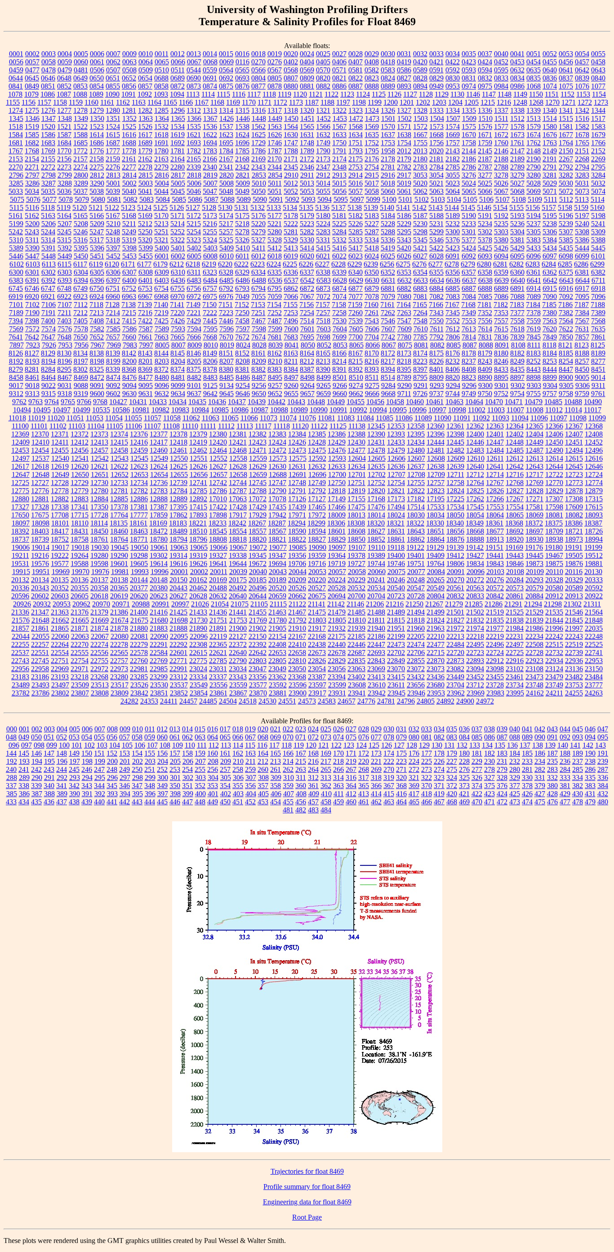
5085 (179, 199)
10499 (81, 410)
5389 (16, 248)
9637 (194, 393)
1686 (96, 143)
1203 (439, 102)
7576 (65, 329)
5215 (194, 223)
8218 (404, 361)
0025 (323, 54)
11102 (58, 426)
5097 (357, 199)
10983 (180, 410)
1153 (583, 94)
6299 (597, 264)
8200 (129, 361)
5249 (129, 232)
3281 (550, 175)
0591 (436, 70)
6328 (226, 272)
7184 (533, 304)
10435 (197, 401)
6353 (404, 272)
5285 (355, 232)
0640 (550, 70)
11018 (17, 418)
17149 (337, 499)
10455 (356, 401)
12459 (139, 450)
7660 (129, 337)
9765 (68, 401)
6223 (257, 264)
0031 (404, 54)
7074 (339, 296)
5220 (258, 223)
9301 (501, 385)
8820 (452, 377)
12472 (277, 450)
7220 (177, 312)
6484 (210, 280)
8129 (48, 353)
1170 (249, 102)
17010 (218, 499)
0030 (388, 54)
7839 (517, 337)
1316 (258, 110)
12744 (238, 482)
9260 (291, 385)
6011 (242, 256)
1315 (242, 110)
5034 (32, 191)
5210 (113, 223)
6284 (549, 264)
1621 (194, 134)
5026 (501, 183)
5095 (341, 199)
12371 (60, 434)
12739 (178, 482)
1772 (80, 151)
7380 (550, 312)
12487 (534, 450)
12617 (20, 466)
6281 (500, 264)
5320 (145, 240)
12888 (159, 499)
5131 (241, 207)
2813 (113, 175)
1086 (47, 94)
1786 (258, 151)
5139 (371, 207)
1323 (355, 110)
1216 (504, 102)
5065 (469, 191)
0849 (32, 86)
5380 (501, 240)
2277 (129, 167)
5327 (258, 240)
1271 (568, 102)
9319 (81, 393)
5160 (597, 207)
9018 (32, 385)
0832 (485, 78)
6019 (291, 256)
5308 (582, 232)
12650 (80, 474)
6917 (582, 288)
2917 (404, 175)
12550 (179, 458)
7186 (565, 304)
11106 (133, 426)
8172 (388, 353)
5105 (470, 199)
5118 (48, 207)
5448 (48, 256)
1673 (517, 134)
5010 (259, 183)
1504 (437, 118)
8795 (420, 377)
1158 (60, 102)
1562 (258, 126)
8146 (194, 353)
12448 (515, 442)
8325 (96, 369)
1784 (226, 151)
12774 (594, 482)
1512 (517, 118)
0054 (582, 54)
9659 (323, 393)
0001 (16, 54)
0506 (97, 70)
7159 (355, 304)
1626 (274, 134)
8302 (80, 369)
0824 (388, 78)
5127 (193, 207)
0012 (177, 54)
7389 (598, 312)
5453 (129, 256)
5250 (145, 232)
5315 (64, 240)
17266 (495, 499)
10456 (375, 401)
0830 (452, 78)
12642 (515, 466)
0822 (355, 78)
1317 (274, 110)
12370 (40, 434)
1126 (394, 94)
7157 (323, 304)
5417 (355, 248)
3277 (485, 175)
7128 (112, 304)
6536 (275, 280)
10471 (514, 401)
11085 (384, 418)
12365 (534, 426)
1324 (372, 110)
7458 (242, 321)
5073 (582, 191)
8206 (210, 361)
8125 (598, 345)
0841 (16, 86)
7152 (242, 304)
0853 (80, 86)
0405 (323, 62)
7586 (129, 329)
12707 (396, 474)
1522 (80, 126)
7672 (242, 337)
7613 (469, 329)
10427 (118, 401)
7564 (566, 321)
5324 (210, 240)
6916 (566, 288)
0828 (420, 78)
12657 (218, 474)
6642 (550, 280)
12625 (178, 466)
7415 (129, 321)
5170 (161, 215)
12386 (337, 434)
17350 (99, 507)
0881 (307, 86)
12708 (416, 474)
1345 (16, 118)
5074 (598, 191)
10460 (415, 401)
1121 (316, 94)
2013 (420, 151)
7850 (566, 337)
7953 (65, 345)
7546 (388, 321)
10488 (573, 401)
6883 (420, 288)
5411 (259, 248)
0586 (404, 70)
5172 (194, 215)
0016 (242, 54)
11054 (114, 418)
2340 (210, 167)
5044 (161, 191)
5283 (323, 232)
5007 (210, 183)
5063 (436, 191)
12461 (178, 450)
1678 (582, 134)
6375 (566, 272)
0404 (307, 62)
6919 (16, 296)
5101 (405, 199)
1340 (550, 110)
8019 (227, 345)
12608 (436, 458)
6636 (453, 280)
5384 (550, 240)
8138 (96, 353)
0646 (48, 78)
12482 (455, 450)
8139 (113, 353)
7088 (517, 296)
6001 (162, 256)
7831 (485, 337)
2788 (501, 167)
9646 (243, 393)
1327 (404, 110)
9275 (372, 385)
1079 (31, 94)
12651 (100, 474)
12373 (99, 434)
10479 (534, 401)
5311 (32, 240)
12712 (475, 474)
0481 (81, 70)
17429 (258, 507)
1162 (123, 102)
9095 (145, 385)
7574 (48, 329)
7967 (97, 345)
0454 (533, 62)
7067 (307, 296)
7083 (452, 296)
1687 (113, 143)
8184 (550, 353)
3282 (566, 175)
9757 (550, 393)
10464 (474, 401)
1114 (208, 94)
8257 (582, 361)
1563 (274, 126)
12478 (376, 450)
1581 (566, 126)
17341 (80, 507)
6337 (307, 272)
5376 (452, 240)
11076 (307, 418)
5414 (307, 248)
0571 (339, 70)
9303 (534, 385)
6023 (355, 256)
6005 (194, 256)
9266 (340, 385)
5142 (419, 207)
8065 (356, 345)
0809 (307, 78)
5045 (177, 191)
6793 (242, 288)
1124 (363, 94)
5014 (323, 183)
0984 (501, 86)
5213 (161, 223)
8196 (65, 361)
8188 (582, 353)
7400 (48, 321)
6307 (129, 272)
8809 (436, 377)
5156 (532, 207)
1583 (598, 126)
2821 (243, 175)
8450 (582, 369)
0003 (48, 54)
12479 (396, 450)
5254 (194, 232)
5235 (501, 223)
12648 (40, 474)
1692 (177, 143)
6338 (323, 272)
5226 (355, 223)
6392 (48, 280)
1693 (194, 143)
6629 (356, 280)
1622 (210, 134)
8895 (501, 377)
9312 (16, 393)
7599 (275, 329)
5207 (65, 223)
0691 (210, 78)
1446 (243, 118)
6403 (162, 280)
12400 (475, 434)
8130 (64, 353)
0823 (372, 78)
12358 (416, 426)
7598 (259, 329)
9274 (356, 385)
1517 (598, 118)
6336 (291, 272)
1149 (520, 94)
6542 (307, 280)
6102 (16, 264)
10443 (296, 401)
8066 (372, 345)
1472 (356, 118)
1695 (226, 143)
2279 (161, 167)
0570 (323, 70)
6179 (160, 264)
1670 (469, 134)
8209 (259, 361)
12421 (238, 442)
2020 (436, 151)
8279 (16, 369)
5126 (176, 207)
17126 (297, 499)
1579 (533, 126)
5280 (274, 232)
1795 (372, 151)
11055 (133, 418)
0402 (291, 62)
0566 (258, 70)
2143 (452, 151)
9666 (372, 393)
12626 (198, 466)
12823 (436, 491)
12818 (337, 491)
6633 (421, 280)
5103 (438, 199)
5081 (114, 199)
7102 (32, 304)
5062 (420, 191)
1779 (145, 151)
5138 (354, 207)
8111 (534, 345)
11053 (94, 418)
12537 (40, 458)
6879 (372, 288)
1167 (202, 102)
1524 (113, 126)
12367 (574, 426)
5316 (80, 240)
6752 (129, 288)
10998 (457, 410)
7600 (291, 329)
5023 (452, 183)
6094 (501, 256)
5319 (129, 240)
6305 (97, 272)
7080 (404, 296)
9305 (566, 385)
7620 (550, 329)
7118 (96, 304)
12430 (356, 442)
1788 (291, 151)
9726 (420, 393)
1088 (80, 94)
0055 (598, 54)
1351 (113, 118)
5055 (323, 191)
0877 (258, 86)
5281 (291, 232)
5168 (129, 215)
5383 (533, 240)
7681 (274, 337)
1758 (469, 143)
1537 (226, 126)
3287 (48, 183)
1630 (291, 134)
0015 (226, 54)
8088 (486, 345)
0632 (517, 70)
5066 (485, 191)
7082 (436, 296)
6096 (533, 256)
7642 (32, 337)
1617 (145, 134)
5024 (469, 183)
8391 (339, 369)
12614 (554, 458)
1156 (29, 102)
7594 (194, 329)
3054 (436, 175)
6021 (323, 256)
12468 (238, 450)
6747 (48, 288)
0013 (194, 54)
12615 (574, 458)
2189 (517, 159)
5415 (323, 248)
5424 (469, 248)
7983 (130, 345)
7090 (550, 296)
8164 (307, 353)
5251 (161, 232)
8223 (420, 361)
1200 (390, 102)
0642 (582, 70)
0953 (452, 86)
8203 (162, 361)
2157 (80, 159)
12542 (100, 458)
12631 (297, 466)
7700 (355, 337)
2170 (274, 159)
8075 (405, 345)
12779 (80, 491)
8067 (389, 345)
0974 (469, 86)
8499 (323, 377)
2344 (274, 167)
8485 (226, 377)
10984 (200, 410)
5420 (404, 248)
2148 (533, 151)
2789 (517, 167)
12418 (178, 442)
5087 (211, 199)
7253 (291, 312)
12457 (99, 450)
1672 (501, 134)
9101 (194, 385)
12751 (356, 482)
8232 (452, 361)
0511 (178, 70)
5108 (519, 199)
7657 (113, 337)
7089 (533, 296)
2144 (469, 151)
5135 (306, 207)
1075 (566, 86)
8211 (291, 361)
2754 (372, 167)
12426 (297, 442)
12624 (159, 466)
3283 (582, 175)
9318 (65, 393)
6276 (419, 264)
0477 (32, 70)
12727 (40, 482)
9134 (226, 385)
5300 (452, 232)
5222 (291, 223)
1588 (80, 134)
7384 (582, 312)
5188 (436, 215)
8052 (324, 345)
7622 (566, 329)
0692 (226, 78)
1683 (48, 143)
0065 (162, 62)
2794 (582, 167)
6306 (113, 272)
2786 (469, 167)
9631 (145, 393)
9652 (275, 393)
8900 (566, 377)
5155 (516, 207)
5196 (566, 215)
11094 (520, 418)
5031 (582, 183)
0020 (291, 54)
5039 (113, 191)
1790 (323, 151)
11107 (152, 426)
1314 (226, 110)
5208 (81, 223)
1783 (210, 151)
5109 (535, 199)
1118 (269, 94)
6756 (194, 288)
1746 (274, 143)
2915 (372, 175)
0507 (113, 70)
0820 (323, 78)
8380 (226, 369)
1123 (347, 94)
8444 (550, 369)
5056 (339, 191)
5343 (404, 240)
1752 (372, 143)
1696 (242, 143)
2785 (452, 167)
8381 (242, 369)
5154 (500, 207)
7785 (420, 337)
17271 (534, 499)
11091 (462, 418)
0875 (226, 86)
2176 (372, 159)
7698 (323, 337)
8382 (258, 369)
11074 (288, 418)
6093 (485, 256)
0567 (274, 70)
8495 (275, 377)
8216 (372, 361)
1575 (469, 126)
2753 (355, 167)
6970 (177, 296)
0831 (469, 78)
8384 (291, 369)
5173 (210, 215)
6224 (274, 264)
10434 (178, 401)
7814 (469, 337)
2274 (80, 167)
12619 (60, 466)
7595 (210, 329)
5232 (452, 223)
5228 (388, 223)
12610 (476, 458)
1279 (96, 110)
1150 (536, 94)
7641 (16, 337)
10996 (418, 410)
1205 (471, 102)
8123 (581, 345)
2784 (436, 167)
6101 (598, 256)
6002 (178, 256)
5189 (452, 215)
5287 (372, 232)
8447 (566, 369)
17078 (277, 499)
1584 (16, 134)
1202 (423, 102)
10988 (279, 410)
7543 (372, 321)
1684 (64, 143)
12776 (40, 491)
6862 (291, 288)
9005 (582, 377)
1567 (339, 126)
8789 (404, 377)
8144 (161, 353)
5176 (258, 215)
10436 (217, 401)
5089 (243, 199)
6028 (436, 256)
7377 (517, 312)
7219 (161, 312)
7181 (484, 304)
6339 (339, 272)
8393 (372, 369)
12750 (337, 482)
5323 (194, 240)
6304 (81, 272)
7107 (65, 304)
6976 (226, 296)
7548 (420, 321)
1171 (264, 102)
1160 (91, 102)
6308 (145, 272)
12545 (139, 458)
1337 (501, 110)
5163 (48, 215)
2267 (566, 159)
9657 (307, 393)
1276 (48, 110)
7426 (177, 321)
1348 (65, 118)
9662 (356, 393)
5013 (307, 183)
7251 (258, 312)
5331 (323, 240)
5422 (436, 248)
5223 (307, 223)
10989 (299, 410)
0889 (388, 86)
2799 (65, 175)
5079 (82, 199)
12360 (436, 426)
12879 (594, 491)
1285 (161, 110)
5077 (49, 199)
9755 (533, 393)
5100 (389, 199)
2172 (307, 159)
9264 (307, 385)
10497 (62, 410)
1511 (501, 118)
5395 (81, 248)
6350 (372, 272)
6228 (338, 264)
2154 (32, 159)
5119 (64, 207)
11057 (152, 418)
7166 (436, 304)
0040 (501, 54)
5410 (243, 248)
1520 (48, 126)
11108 (171, 426)
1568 (355, 126)
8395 (404, 369)
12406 (554, 434)
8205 (194, 361)
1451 (307, 118)
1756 (436, 143)
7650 (80, 337)
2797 (32, 175)
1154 (599, 94)
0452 (501, 62)
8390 (323, 369)
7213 (96, 312)
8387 (307, 369)
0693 (242, 78)
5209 (97, 223)
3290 (97, 183)
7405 (80, 321)
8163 (291, 353)
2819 (210, 175)
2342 (242, 167)
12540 (60, 458)
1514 (550, 118)
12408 (594, 434)
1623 (226, 134)
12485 (515, 450)
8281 (32, 369)
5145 (468, 207)
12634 (356, 466)
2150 (566, 151)
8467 (65, 377)
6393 (65, 280)
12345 (376, 426)
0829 (436, 78)
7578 (81, 329)
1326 (388, 110)
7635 (598, 329)
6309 (162, 272)
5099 (373, 199)
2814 (129, 175)
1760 (501, 143)
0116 (242, 62)
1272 (585, 102)
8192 (16, 361)
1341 (566, 110)
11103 (76, 426)
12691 (298, 474)
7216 (145, 312)
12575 (298, 458)
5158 (565, 207)
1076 (582, 86)
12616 (594, 458)
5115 (16, 207)
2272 (48, 167)
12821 (396, 491)
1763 (550, 143)
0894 (420, 86)
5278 (242, 232)
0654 (145, 78)
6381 (582, 272)
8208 (243, 361)
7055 (258, 296)
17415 (198, 507)
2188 (501, 159)
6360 (517, 272)
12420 (218, 442)
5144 (452, 207)
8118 (549, 345)
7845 (533, 337)
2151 (582, 151)
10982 (160, 410)
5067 (501, 191)
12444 (436, 442)
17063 (238, 499)
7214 (113, 312)
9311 (598, 385)
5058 (372, 191)
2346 (307, 167)
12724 (594, 474)
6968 (161, 296)
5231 (436, 223)
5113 (582, 199)
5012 (291, 183)
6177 (144, 264)
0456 (566, 62)
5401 (178, 248)
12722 (554, 474)
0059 (65, 62)
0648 (64, 78)
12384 (297, 434)
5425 (485, 248)
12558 (238, 458)
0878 (274, 86)
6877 (355, 288)
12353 (396, 426)
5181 (339, 215)
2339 (194, 167)
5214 (177, 223)
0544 (194, 70)
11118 (281, 426)
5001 (113, 183)
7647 (48, 337)
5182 (355, 215)
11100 (20, 426)
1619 (177, 134)
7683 (291, 337)
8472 (97, 377)
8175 (436, 353)
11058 (172, 418)
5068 (517, 191)
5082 (130, 199)
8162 (274, 353)
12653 (139, 474)
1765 (582, 143)
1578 (517, 126)
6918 (598, 288)
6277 (435, 264)
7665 (177, 337)
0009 (129, 54)
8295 (64, 369)
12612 (515, 458)
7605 (356, 329)
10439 (257, 401)
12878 (574, 491)
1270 (552, 102)
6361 (533, 272)
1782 (194, 151)
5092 (292, 199)
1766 (598, 143)
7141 (177, 304)
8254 (566, 361)
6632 (404, 280)
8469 (81, 377)
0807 (291, 78)
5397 (113, 248)
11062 (191, 418)
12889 (178, 499)
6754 (161, 288)
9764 (51, 401)
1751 (355, 143)
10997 (437, 410)
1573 (436, 126)
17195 (436, 499)
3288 (65, 183)
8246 (501, 361)
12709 (436, 474)
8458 (16, 377)
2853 (259, 175)
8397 (420, 369)
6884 (436, 288)
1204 (455, 102)
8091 (502, 345)
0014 (210, 54)
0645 (32, 78)
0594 (485, 70)
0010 (145, 54)
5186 (404, 215)
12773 (574, 482)
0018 (258, 54)
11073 (268, 418)
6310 (178, 272)
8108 (518, 345)
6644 (582, 280)
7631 (582, 329)
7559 (533, 321)
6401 (145, 280)
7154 (274, 304)
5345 (420, 240)
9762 (19, 401)
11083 (346, 418)
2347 (323, 167)
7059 (274, 296)
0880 (291, 86)
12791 (297, 491)
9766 (84, 401)
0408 (372, 62)
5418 (372, 248)
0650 (96, 78)
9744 (452, 393)
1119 (284, 94)
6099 (582, 256)
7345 (452, 312)
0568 (291, 70)
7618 (517, 329)
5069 (533, 191)
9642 (210, 393)
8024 (243, 345)
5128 (209, 207)
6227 (322, 264)
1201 (407, 102)
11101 (39, 426)
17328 (40, 507)
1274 (16, 110)
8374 (177, 369)
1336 (485, 110)
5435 (566, 248)
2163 (161, 159)
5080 (98, 199)
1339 (533, 110)
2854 (275, 175)
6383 (16, 280)
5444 (582, 248)
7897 (16, 345)
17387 (159, 507)
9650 (259, 393)
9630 (129, 393)
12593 (337, 458)
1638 (404, 134)
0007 (113, 54)
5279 (258, 232)
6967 (145, 296)
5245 (64, 232)
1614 (96, 134)
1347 (48, 118)
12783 (159, 491)
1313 (210, 110)
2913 (339, 175)
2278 (145, 167)
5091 (276, 199)
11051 (75, 418)
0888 (372, 86)
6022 (339, 256)
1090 (112, 94)
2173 (323, 159)
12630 (277, 466)
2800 (81, 175)
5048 (226, 191)
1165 (170, 102)
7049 (242, 296)
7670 (226, 337)
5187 (420, 215)
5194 (533, 215)
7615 (501, 329)
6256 (387, 264)
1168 (217, 102)
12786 (218, 491)
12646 (594, 466)
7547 (404, 321)
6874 (339, 288)
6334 (258, 272)
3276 (469, 175)
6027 (420, 256)
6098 (566, 256)
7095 (582, 296)
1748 (307, 143)
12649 (60, 474)
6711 (598, 280)
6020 (307, 256)
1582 (582, 126)
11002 (476, 410)
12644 (554, 466)
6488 (259, 280)
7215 (129, 312)
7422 (145, 321)
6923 (80, 296)
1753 (388, 143)
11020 (56, 418)
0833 (501, 78)
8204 (178, 361)
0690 (194, 78)
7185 (549, 304)
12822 (416, 491)
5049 (242, 191)
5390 (32, 248)
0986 (517, 86)
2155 (48, 159)
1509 (469, 118)
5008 (226, 183)
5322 (177, 240)
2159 (113, 159)
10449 (336, 401)
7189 (16, 312)
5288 (388, 232)
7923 (33, 345)
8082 (437, 345)
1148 (505, 94)
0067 (194, 62)
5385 (566, 240)
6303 (65, 272)
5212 (145, 223)
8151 (226, 353)
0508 (129, 70)
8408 (469, 369)
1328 (420, 110)
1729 (258, 143)
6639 (501, 280)
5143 (435, 207)
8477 (145, 377)
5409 (226, 248)
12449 (534, 442)
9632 (162, 393)
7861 (598, 337)
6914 (533, 288)
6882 (404, 288)
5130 (225, 207)
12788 (258, 491)
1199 (375, 102)
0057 (32, 62)
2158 (96, 159)
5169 (145, 215)
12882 (60, 499)
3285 (16, 183)
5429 (517, 248)
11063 (210, 418)
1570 (388, 126)
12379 (198, 434)
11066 (249, 418)
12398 (455, 434)
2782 (404, 167)
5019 (404, 183)
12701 (357, 474)
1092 (145, 94)
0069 (226, 62)
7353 (501, 312)
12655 (179, 474)
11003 (496, 410)
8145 (177, 353)
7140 (161, 304)
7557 (501, 321)
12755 (416, 482)
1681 (16, 143)
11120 (300, 426)
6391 (32, 280)
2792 (566, 167)
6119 (96, 264)
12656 (199, 474)
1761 (517, 143)
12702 (377, 474)
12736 (159, 482)
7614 (485, 329)
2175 (355, 159)
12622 (119, 466)
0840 (598, 78)
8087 (470, 345)
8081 (421, 345)
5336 (388, 240)
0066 (178, 62)
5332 (339, 240)
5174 (226, 215)
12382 (258, 434)
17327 (20, 507)
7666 (194, 337)
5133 (274, 207)
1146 (473, 94)
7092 (566, 296)
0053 (566, 54)
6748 (64, 288)
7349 (469, 312)
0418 (388, 62)
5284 (339, 232)
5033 (16, 191)
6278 (452, 264)
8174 (420, 353)
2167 (226, 159)
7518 (323, 321)
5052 (291, 191)
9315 (48, 393)
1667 (420, 134)
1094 (177, 94)
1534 (177, 126)
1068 (533, 86)
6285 (565, 264)
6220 (225, 264)
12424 (277, 442)
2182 (452, 159)
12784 (178, 491)
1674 (533, 134)
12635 (376, 466)
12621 (99, 466)
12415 (119, 442)
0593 (469, 70)
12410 (40, 442)
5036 (64, 191)
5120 (79, 207)
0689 (177, 78)
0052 (550, 54)
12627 (218, 466)
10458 (395, 401)
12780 (99, 491)
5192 (501, 215)
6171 (128, 264)
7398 (32, 321)
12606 (396, 458)
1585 (32, 134)
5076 (33, 199)
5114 (598, 199)
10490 (593, 401)
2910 (291, 175)
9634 (178, 393)
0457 (582, 62)
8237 (469, 361)
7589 (162, 329)
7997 (146, 345)
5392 (65, 248)
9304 (550, 385)
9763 (35, 401)
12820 (376, 491)
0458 (598, 62)
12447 (495, 442)
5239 (566, 223)
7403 (64, 321)
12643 (534, 466)
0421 (436, 62)
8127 (32, 353)
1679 (598, 134)
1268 (536, 102)
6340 (355, 272)
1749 (323, 143)
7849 (550, 337)
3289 (81, 183)
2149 (550, 151)
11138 (356, 426)
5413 (291, 248)
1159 (76, 102)
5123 (128, 207)
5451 (97, 256)
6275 (403, 264)
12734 (139, 482)
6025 (388, 256)
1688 (129, 143)
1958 (388, 151)
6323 (210, 272)
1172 (280, 102)
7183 (517, 304)
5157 (549, 207)
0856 (129, 86)
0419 (404, 62)
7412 (113, 321)
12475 (317, 450)
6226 (306, 264)
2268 (582, 159)
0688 (161, 78)
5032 (598, 183)
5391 (48, 248)
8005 (162, 345)
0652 (129, 78)
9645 (226, 393)
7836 (501, 337)
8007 (178, 345)
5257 (226, 232)
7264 (420, 312)
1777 (113, 151)
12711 (455, 474)
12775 (20, 491)
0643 (598, 70)
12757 (436, 482)
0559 (210, 70)
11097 (558, 418)
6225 (290, 264)
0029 (372, 54)
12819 (356, 491)
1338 (517, 110)
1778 (129, 151)
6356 (452, 272)
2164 (177, 159)
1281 (129, 110)
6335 (274, 272)
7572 (32, 329)
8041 (292, 345)
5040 (129, 191)
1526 (145, 126)
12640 (475, 466)
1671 (485, 134)
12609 (456, 458)
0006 (97, 54)
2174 (339, 159)
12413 (99, 442)
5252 (177, 232)
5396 (97, 248)
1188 (327, 102)
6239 (371, 264)
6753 (145, 288)
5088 (227, 199)
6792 (226, 288)
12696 (317, 474)
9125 (210, 385)
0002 (32, 54)
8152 (242, 353)
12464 (218, 450)
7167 (452, 304)
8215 (355, 361)
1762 (533, 143)
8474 (113, 377)
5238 (550, 223)
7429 (194, 321)
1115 (223, 94)
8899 (550, 377)
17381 (139, 507)
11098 (578, 418)
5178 (291, 215)
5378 (485, 240)
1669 (452, 134)
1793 (355, 151)
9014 (598, 377)
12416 (139, 442)
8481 (178, 377)
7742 (388, 337)
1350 (97, 118)
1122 (331, 94)
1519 (32, 126)
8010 (211, 345)
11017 (592, 410)
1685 (80, 143)
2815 (145, 175)
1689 (145, 143)
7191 (48, 312)
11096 (539, 418)
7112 (81, 304)
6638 (485, 280)
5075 (17, 199)
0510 (162, 70)
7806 (452, 337)
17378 (119, 507)
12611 (495, 458)
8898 (533, 377)
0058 (48, 62)
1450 (291, 118)
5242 (16, 232)
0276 (274, 62)
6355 (436, 272)
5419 (388, 248)
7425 (161, 321)
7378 (533, 312)
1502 (404, 118)
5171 (177, 215)
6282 (516, 264)
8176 (452, 353)
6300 (16, 272)
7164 (403, 304)
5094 (324, 199)
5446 (16, 256)
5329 (291, 240)
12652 (120, 474)
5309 (598, 232)
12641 (495, 466)
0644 (16, 78)
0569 (307, 70)
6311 (194, 272)
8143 (145, 353)
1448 (259, 118)
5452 (113, 256)
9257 (275, 385)
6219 (209, 264)
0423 (469, 62)
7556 (485, 321)
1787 (274, 151)
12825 (475, 491)
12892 (198, 499)
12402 (515, 434)
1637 (388, 134)
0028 (355, 54)
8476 (129, 377)
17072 (258, 499)
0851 (48, 86)
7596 (226, 329)
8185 (566, 353)
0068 (210, 62)
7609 (404, 329)
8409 (485, 369)
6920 (32, 296)
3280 (533, 175)
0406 (339, 62)
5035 (48, 191)
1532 (161, 126)
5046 (194, 191)
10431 (138, 401)
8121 (565, 345)
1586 (48, 134)
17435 (277, 507)
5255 (210, 232)
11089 (423, 418)
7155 (290, 304)
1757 (452, 143)
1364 (162, 118)
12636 (396, 466)
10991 (338, 410)
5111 (550, 199)
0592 (452, 70)
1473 (372, 118)
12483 (475, 450)
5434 (550, 248)
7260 (355, 312)
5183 (372, 215)
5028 (533, 183)
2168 (242, 159)
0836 (550, 78)
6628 (340, 280)
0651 (113, 78)
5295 (404, 232)
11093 (500, 418)
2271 (32, 167)
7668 (210, 337)
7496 (291, 321)
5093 (308, 199)
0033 (436, 54)
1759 (485, 143)
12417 (159, 442)
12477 (356, 450)
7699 (339, 337)
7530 (339, 321)
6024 (372, 256)
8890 (485, 377)
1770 (64, 151)
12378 (178, 434)
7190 (32, 312)
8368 (129, 369)
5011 (275, 183)
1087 (64, 94)
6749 (80, 288)
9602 (113, 393)
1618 (161, 134)
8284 (48, 369)
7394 (16, 321)
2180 (420, 159)
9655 (291, 393)
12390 (376, 434)
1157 (44, 102)
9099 (178, 385)
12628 (238, 466)
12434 (416, 442)
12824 (455, 491)
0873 (194, 86)
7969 (114, 345)
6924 (96, 296)
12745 (258, 482)
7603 (323, 329)
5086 (195, 199)
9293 (437, 385)
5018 (388, 183)
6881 (388, 288)
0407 (355, 62)
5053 (307, 191)
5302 (485, 232)
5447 (32, 256)
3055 (452, 175)
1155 (13, 102)
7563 (550, 321)
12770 (554, 482)
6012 (258, 256)
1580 (550, 126)
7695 (307, 337)
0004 (65, 54)
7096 (598, 296)
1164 (154, 102)
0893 (404, 86)
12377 (159, 434)
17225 (455, 499)
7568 (598, 321)
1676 (550, 134)
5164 (64, 215)
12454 (40, 450)
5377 (469, 240)
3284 (598, 175)
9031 (65, 385)
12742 (218, 482)
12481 (436, 450)
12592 (317, 458)
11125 (338, 426)
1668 (436, 134)
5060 (388, 191)
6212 (176, 264)
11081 (326, 418)
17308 (574, 499)
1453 (340, 118)
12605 (377, 458)
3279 (517, 175)
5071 (550, 191)
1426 (226, 118)
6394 (81, 280)
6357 (469, 272)
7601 (307, 329)
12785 (198, 491)
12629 (258, 466)
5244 (48, 232)
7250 (242, 312)
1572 (420, 126)
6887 (469, 288)
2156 (64, 159)
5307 (566, 232)
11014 (573, 410)
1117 (254, 94)
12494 (574, 450)
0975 (485, 86)
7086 (501, 296)
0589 (420, 70)
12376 (139, 434)
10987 (259, 410)
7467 (258, 321)
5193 (517, 215)
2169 (258, 159)
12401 (495, 434)
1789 (307, 151)
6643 (566, 280)
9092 (113, 385)
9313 (32, 393)
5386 (582, 240)
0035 (469, 54)
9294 (453, 385)
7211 (64, 312)
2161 (129, 159)
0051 (533, 54)
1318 (291, 110)
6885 (452, 288)
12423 (258, 442)
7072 (323, 296)
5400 (162, 248)
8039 (275, 345)
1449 (275, 118)
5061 (404, 191)
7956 (81, 345)
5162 (32, 215)
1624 (242, 134)
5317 (96, 240)
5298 (420, 232)
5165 (80, 215)
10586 (121, 410)
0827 (404, 78)
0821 (339, 78)
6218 (193, 264)
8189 (598, 353)
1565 (307, 126)
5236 (517, 223)
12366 (554, 426)
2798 (48, 175)
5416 (339, 248)
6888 (485, 288)
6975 (210, 296)
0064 (145, 62)
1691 (161, 143)
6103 (33, 264)
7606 (372, 329)
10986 (240, 410)
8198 (97, 361)
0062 (113, 62)
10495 (42, 410)
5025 (485, 183)
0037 (485, 54)
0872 (177, 86)
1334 (452, 110)
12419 (198, 442)
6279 (468, 264)
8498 (307, 377)
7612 (452, 329)
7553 (469, 321)
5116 (32, 207)
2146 (501, 151)
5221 (274, 223)
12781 (119, 491)
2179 (404, 159)
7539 (355, 321)
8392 (355, 369)
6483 (194, 280)
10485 (553, 401)
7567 (582, 321)
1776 (96, 151)
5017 (372, 183)
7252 (274, 312)
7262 (388, 312)
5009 (243, 183)
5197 (582, 215)
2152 (598, 151)
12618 (40, 466)
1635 (372, 134)
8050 (308, 345)
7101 (16, 304)
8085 (453, 345)
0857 (145, 86)
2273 (64, 167)
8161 (258, 353)
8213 (323, 361)
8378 (210, 369)
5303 (501, 232)
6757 (210, 288)
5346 (436, 240)
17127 (317, 499)
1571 (404, 126)
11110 (190, 426)
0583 (388, 70)
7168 (468, 304)
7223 (226, 312)
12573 (278, 458)
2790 (533, 167)
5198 (598, 215)
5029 (550, 183)
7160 (371, 304)
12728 (60, 482)
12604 (357, 458)
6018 (274, 256)
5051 (274, 191)
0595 (501, 70)
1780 (161, 151)
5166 (96, 215)
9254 (243, 385)
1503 (421, 118)
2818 (194, 175)
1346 (32, 118)
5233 (469, 223)
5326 (242, 240)
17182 (416, 499)
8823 (469, 377)
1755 (420, 143)
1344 (598, 110)
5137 (338, 207)
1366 (194, 118)
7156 (306, 304)
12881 (40, 499)
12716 (515, 474)
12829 (554, 491)
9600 (97, 393)
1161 (107, 102)
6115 (64, 264)
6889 (501, 288)
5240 (582, 223)
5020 (420, 183)
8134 (80, 353)
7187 (581, 304)
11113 (244, 426)
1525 (129, 126)
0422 (452, 62)
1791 (339, 151)
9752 (501, 393)
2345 (291, 167)
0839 (582, 78)
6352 (388, 272)
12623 (139, 466)
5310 (16, 240)
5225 (339, 223)
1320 (307, 110)
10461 (435, 401)
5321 (161, 240)
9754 (517, 393)
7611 (437, 329)
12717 (534, 474)
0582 (372, 70)
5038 (96, 191)
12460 (159, 450)
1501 (388, 118)
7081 (420, 296)
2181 (436, 159)
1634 (355, 134)
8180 (501, 353)
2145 (485, 151)
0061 (97, 62)
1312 (194, 110)
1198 (359, 102)
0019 (274, 54)
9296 (469, 385)
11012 (554, 410)
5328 (274, 240)
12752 (376, 482)
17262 (475, 499)
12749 (317, 482)
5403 (210, 248)
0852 (64, 86)
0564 (226, 70)
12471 (258, 450)
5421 (420, 248)
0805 (274, 78)
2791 (550, 167)
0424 (485, 62)
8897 (517, 377)
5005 (178, 183)
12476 (337, 450)
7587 (145, 329)
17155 (356, 499)
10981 (141, 410)
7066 (291, 296)
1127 (410, 94)
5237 (533, 223)
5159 (581, 207)
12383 (277, 434)
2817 (178, 175)
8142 (129, 353)
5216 (210, 223)
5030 (566, 183)
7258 (339, 312)
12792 (317, 491)
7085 (485, 296)
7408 (96, 321)
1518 (16, 126)
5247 (96, 232)
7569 (16, 329)
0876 (242, 86)
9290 (404, 385)
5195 (550, 215)
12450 (554, 442)
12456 (80, 450)
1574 (452, 126)
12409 (21, 442)
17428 (238, 507)
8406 (452, 369)
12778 (60, 491)
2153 (16, 159)
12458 (119, 450)
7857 (582, 337)
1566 (323, 126)
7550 (436, 321)
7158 (339, 304)
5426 (501, 248)
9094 (129, 385)
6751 (113, 288)
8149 (210, 353)
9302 (518, 385)
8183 (533, 353)
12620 (80, 466)
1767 (16, 151)
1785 (242, 151)
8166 (339, 353)
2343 (258, 167)
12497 (21, 458)
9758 (566, 393)
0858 (161, 86)
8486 (243, 377)
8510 (356, 377)
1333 (436, 110)
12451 (574, 442)
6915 (550, 288)
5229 (404, 223)
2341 (226, 167)
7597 (243, 329)
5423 (452, 248)
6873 (323, 288)
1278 (80, 110)
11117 (263, 426)
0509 (145, 70)
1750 (339, 143)
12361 (455, 426)
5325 (226, 240)
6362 (550, 272)
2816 (162, 175)
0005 (81, 54)
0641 (566, 70)
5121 (96, 207)
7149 (193, 304)
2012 (404, 151)
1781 (177, 151)
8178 (469, 353)
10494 (22, 410)
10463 (454, 401)
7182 (501, 304)
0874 (210, 86)
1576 (485, 126)
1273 (601, 102)
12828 (534, 491)
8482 (194, 377)
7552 (452, 321)
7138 (128, 304)
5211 (129, 223)
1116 (238, 94)
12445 (455, 442)
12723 (574, 474)
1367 (210, 118)
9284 (388, 385)
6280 (484, 264)
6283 (532, 264)
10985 (220, 410)
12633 (337, 466)
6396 (97, 280)
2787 (485, 167)
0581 (355, 70)
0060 (81, 62)
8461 (32, 377)
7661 (145, 337)
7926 (49, 345)
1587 (64, 134)
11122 (319, 426)
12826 (495, 491)
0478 (48, 70)
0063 (129, 62)
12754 (396, 482)
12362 (475, 426)
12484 (495, 450)
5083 (146, 199)
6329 (242, 272)
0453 (517, 62)
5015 (339, 183)
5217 (226, 223)
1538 (242, 126)
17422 (218, 507)
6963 (129, 296)
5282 (307, 232)
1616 (129, 134)
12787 (238, 491)
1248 (520, 102)
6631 (388, 280)
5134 (290, 207)
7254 (307, 312)
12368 (594, 426)
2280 (177, 167)
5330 (307, 240)
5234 (485, 223)
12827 (515, 491)
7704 (372, 337)
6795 (274, 288)
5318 (113, 240)
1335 (469, 110)
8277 (598, 361)
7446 (226, 321)
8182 (517, 353)
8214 (339, 361)
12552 (218, 458)
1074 (550, 86)
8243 (485, 361)
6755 (177, 288)
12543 (120, 458)
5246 (80, 232)
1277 (64, 110)
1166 (186, 102)
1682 (32, 143)
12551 (199, 458)
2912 (323, 175)
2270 (16, 167)
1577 (501, 126)
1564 (291, 126)
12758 (455, 482)
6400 (129, 280)
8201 (145, 361)
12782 (139, 491)
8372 (161, 369)
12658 (238, 474)
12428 (317, 442)
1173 (296, 102)
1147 (489, 94)
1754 (404, 143)
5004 (162, 183)
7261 (372, 312)
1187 (312, 102)
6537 (291, 280)
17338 (60, 507)
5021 (436, 183)
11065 (230, 418)
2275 (96, 167)
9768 (100, 401)
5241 (598, 223)
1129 (442, 94)
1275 (32, 110)
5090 (260, 199)
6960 (113, 296)
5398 (129, 248)
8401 (436, 369)
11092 (481, 418)
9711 (404, 393)
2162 (145, 159)
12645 (574, 466)
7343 (436, 312)
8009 (194, 345)
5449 (65, 256)
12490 (554, 450)
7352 (485, 312)
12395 (416, 434)
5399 (145, 248)
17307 (554, 499)
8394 (388, 369)
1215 (488, 102)
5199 (16, 223)
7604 (340, 329)
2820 (226, 175)
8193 (32, 361)
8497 (291, 377)
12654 (159, 474)
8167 (355, 353)
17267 (515, 499)
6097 (550, 256)
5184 (388, 215)
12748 (297, 482)
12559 (258, 458)
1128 (426, 94)
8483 (210, 377)
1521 (64, 126)
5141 (403, 207)
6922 (64, 296)
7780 (404, 337)
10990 (319, 410)
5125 (160, 207)
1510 (485, 118)
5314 (48, 240)
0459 (16, 70)
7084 (469, 296)
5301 (469, 232)
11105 (114, 426)
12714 (495, 474)
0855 (113, 86)
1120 (300, 94)
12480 (416, 450)
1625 (258, 134)
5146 (484, 207)
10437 (237, 401)
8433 (501, 369)
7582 (97, 329)
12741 (198, 482)
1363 (145, 118)
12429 (337, 442)
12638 (436, 466)
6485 (226, 280)
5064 (452, 191)
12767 (495, 482)
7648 (64, 337)
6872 (307, 288)
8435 (517, 369)
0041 (517, 54)
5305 (533, 232)
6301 (32, 272)
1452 (323, 118)
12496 (594, 450)
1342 (582, 110)
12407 (574, 434)
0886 (339, 86)
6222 (241, 264)
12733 (119, 482)
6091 (452, 256)
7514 (307, 321)
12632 (317, 466)
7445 (210, 321)
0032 (420, 54)
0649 (80, 78)
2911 (307, 175)
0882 (323, 86)
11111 (208, 426)
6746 (32, 288)
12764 (475, 482)
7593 (178, 329)
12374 (119, 434)
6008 (210, 256)
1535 (194, 126)
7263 (404, 312)
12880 (20, 499)
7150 (209, 304)
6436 (178, 280)
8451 (598, 369)
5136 (322, 207)
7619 (533, 329)
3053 (420, 175)
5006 (194, 183)
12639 (455, 466)
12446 (475, 442)
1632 (323, 134)
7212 (80, 312)
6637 (469, 280)
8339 (113, 369)
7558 (517, 321)
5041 (145, 191)
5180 (323, 215)
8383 (274, 369)
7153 (258, 304)
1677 (566, 134)
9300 (485, 385)
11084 (365, 418)
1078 (15, 94)
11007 (515, 410)
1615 (113, 134)
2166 (210, 159)
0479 (65, 70)
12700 (337, 474)
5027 (517, 183)
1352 (129, 118)
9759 (582, 393)
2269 (598, 159)
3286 (32, 183)
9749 (469, 393)
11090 (442, 418)
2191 (550, 159)
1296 (177, 110)
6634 (437, 280)
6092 (469, 256)
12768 (515, 482)
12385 (317, 434)
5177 (274, 215)
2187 (485, 159)
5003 (145, 183)
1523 (96, 126)
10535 (101, 410)
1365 (178, 118)
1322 (339, 110)
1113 (193, 94)
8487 (259, 377)
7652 (96, 337)
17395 (178, 507)
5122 (112, 207)
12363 (495, 426)
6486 (243, 280)
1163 (139, 102)
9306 (582, 385)
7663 (161, 337)
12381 (238, 434)
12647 (21, 474)
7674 (258, 337)
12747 (277, 482)
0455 (550, 62)
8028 (259, 345)
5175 (242, 215)
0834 (517, 78)
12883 (80, 499)
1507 (453, 118)
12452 (594, 442)
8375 (194, 369)
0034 (452, 54)
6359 (501, 272)
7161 (387, 304)
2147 (517, 151)
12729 (80, 482)
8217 (388, 361)
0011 (162, 54)
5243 (32, 232)
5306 (550, 232)
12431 (376, 442)
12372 (80, 434)
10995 (398, 410)
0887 (355, 86)
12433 (396, 442)
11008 (534, 410)
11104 (95, 426)
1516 (582, 118)
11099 (597, 418)
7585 (113, 329)
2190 (533, 159)
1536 (210, 126)
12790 (277, 491)
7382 (566, 312)
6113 (49, 264)
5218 (242, 223)
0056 (16, 62)
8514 (388, 377)
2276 (113, 167)
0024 (307, 54)
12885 (119, 499)
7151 (225, 304)
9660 (340, 393)
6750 (96, 288)
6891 (517, 288)
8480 (162, 377)
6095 (517, 256)
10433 (158, 401)
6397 (113, 280)
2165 (194, 159)
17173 (396, 499)
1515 (566, 118)
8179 (485, 353)
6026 (404, 256)
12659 (258, 474)
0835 (533, 78)
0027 (339, 54)
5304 (517, 232)
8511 (372, 377)
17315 (594, 499)
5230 (420, 223)
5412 (274, 248)
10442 (276, 401)
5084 (163, 199)
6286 (581, 264)
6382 (598, 272)
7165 (420, 304)
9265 (323, 385)
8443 (533, 369)
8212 (307, 361)
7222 (210, 312)
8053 (340, 345)
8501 (340, 377)
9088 (81, 385)
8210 (275, 361)
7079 (388, 296)
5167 (113, 215)
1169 (233, 102)
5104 (454, 199)
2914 (355, 175)
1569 (372, 126)
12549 (159, 458)
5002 (129, 183)
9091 (97, 385)
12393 (396, 434)
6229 (354, 264)
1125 (379, 94)
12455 (60, 450)
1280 (113, 110)
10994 (378, 410)
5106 (486, 199)
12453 (20, 450)
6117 (80, 264)
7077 (355, 296)
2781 (388, 167)
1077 (598, 86)
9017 (16, 385)
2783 (420, 167)
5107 (502, 199)
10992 (358, 410)
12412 (80, 442)
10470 (494, 401)
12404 (534, 434)
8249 (517, 361)
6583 (323, 280)
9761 (598, 393)
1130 (457, 94)
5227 (372, 223)
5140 (387, 207)
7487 (274, 321)
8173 (404, 353)
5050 (258, 191)
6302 (48, 272)
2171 (291, 159)
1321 (323, 110)
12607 (416, 458)
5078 (65, 199)
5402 (194, 248)
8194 (48, 361)
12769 (534, 482)
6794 (258, 288)
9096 (162, 385)
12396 (436, 434)
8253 (550, 361)
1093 (161, 94)
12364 (515, 426)
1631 (307, 134)
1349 (81, 118)
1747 (291, 143)
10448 (316, 401)
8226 (436, 361)
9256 (259, 385)
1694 (210, 143)
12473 (297, 450)
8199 (113, 361)
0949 (436, 86)
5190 (469, 215)
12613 (534, 458)
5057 (355, 191)
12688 (278, 474)
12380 (218, 434)
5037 (80, 191)
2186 (469, 159)
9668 (388, 393)
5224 (323, 223)
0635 (533, 70)
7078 (372, 296)
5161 (16, 215)
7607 (388, 329)
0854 (96, 86)
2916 (388, 175)
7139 (145, 304)
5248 (113, 232)
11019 (36, 418)
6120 (112, 264)
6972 (194, 296)
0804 (258, 78)
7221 (194, 312)
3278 (501, 175)
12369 (20, 434)
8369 (145, 369)
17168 (376, 499)
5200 (32, 223)
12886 (139, 499)
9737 (436, 393)
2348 (339, 167)
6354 (420, 272)
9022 (48, 385)
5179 (307, 215)
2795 (598, 167)
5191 (485, 215)
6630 (372, 280)
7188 (598, 304)
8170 (372, 353)
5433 (533, 248)
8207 (226, 361)
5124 (144, 207)
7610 (421, 329)
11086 (404, 418)
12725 (20, 482)
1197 (343, 102)
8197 (81, 361)
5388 (598, 240)
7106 (48, 304)
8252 (533, 361)
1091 (128, 94)
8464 (48, 377)
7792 (436, 337)
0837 (566, 78)
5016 (355, 183)
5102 (421, 199)
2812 (97, 175)
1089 (96, 94)
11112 (226, 426)
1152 (567, 94)
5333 (355, 240)
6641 (534, 280)
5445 (598, 248)
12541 (80, 458)
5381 (517, 240)
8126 (16, 353)
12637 (416, 466)
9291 (421, 385)
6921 (48, 296)
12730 (99, 482)
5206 (48, 223)
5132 (257, 207)
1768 (32, 151)
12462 (198, 450)
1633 (339, 134)
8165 (323, 353)
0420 (420, 62)
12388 (356, 434)
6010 (226, 256)
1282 (145, 110)
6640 (518, 280)
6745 (16, 288)
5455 (145, 256)
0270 (258, 62)
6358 (485, 272)
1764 (566, 143)
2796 (16, 175)
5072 (566, 191)
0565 (242, 70)
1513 (533, 118)
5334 (372, 240)
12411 (60, 442)
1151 (552, 94)
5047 (210, 191)
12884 (99, 499)
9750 (485, 393)
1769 (48, 151)
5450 (81, 256)
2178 (388, 159)
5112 (566, 199)
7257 (323, 312)
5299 (436, 232)
